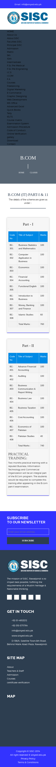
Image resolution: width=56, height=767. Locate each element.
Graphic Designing (17, 96)
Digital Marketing (16, 89)
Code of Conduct (16, 130)
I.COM (10, 75)
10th (9, 58)
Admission (12, 48)
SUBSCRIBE (28, 540)
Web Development (17, 99)
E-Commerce (14, 92)
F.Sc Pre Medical (16, 65)
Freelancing (13, 86)
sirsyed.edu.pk (38, 755)
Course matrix (14, 120)
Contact (11, 144)
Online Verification (16, 133)
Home (21, 173)
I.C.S (9, 72)
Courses (11, 82)
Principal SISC (14, 45)
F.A (8, 79)
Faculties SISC (14, 41)
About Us (12, 34)
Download (12, 140)
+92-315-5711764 (20, 625)
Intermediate (14, 62)
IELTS (10, 116)
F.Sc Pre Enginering (17, 69)
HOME (10, 31)
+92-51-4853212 (19, 620)
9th (8, 55)
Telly (9, 113)
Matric (10, 52)
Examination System (18, 123)
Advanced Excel (15, 106)
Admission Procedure (18, 127)
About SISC (13, 38)
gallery (10, 137)
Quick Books (14, 109)
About (10, 667)
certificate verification (18, 682)
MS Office (12, 103)
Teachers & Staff (15, 671)
